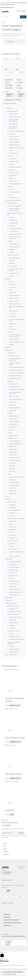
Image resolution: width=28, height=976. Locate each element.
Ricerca (23, 17)
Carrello (7, 942)
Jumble (5, 11)
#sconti (12, 7)
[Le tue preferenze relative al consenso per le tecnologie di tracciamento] (2, 974)
